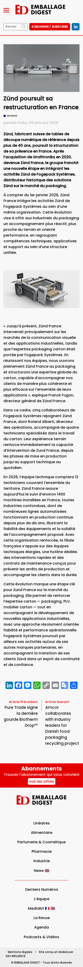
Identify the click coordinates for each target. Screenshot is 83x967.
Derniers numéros (41, 889)
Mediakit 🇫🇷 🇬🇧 (41, 908)
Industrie (41, 861)
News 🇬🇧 (41, 870)
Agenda (41, 927)
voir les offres (41, 781)
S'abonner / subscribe (50, 26)
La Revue (41, 917)
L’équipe (41, 899)
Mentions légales (20, 952)
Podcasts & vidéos (41, 937)
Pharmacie (42, 851)
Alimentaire (41, 832)
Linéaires (41, 823)
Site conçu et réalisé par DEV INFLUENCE (39, 954)
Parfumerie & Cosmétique (41, 842)
